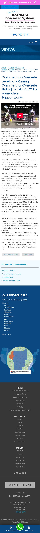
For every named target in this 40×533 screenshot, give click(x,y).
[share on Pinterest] (30, 102)
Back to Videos (28, 255)
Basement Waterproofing (20, 391)
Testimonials (20, 457)
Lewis (6, 326)
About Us (20, 419)
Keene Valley (8, 321)
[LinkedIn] (23, 473)
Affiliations (20, 429)
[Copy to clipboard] (37, 102)
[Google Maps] (14, 473)
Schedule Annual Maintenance (10, 7)
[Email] (33, 102)
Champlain (8, 312)
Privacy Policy (32, 520)
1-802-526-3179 (20, 512)
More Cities (6, 334)
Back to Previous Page (11, 255)
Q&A (20, 422)
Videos (20, 454)
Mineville (7, 328)
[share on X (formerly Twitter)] (23, 102)
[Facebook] (25, 473)
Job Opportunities (20, 442)
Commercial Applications (10, 280)
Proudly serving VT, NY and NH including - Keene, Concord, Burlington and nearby (20, 27)
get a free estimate (20, 485)
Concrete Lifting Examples (11, 274)
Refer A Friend (20, 435)
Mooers (6, 330)
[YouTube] (17, 473)
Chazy (6, 314)
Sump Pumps (20, 400)
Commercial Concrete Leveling (14, 264)
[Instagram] (20, 473)
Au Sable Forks (9, 307)
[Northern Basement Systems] (20, 527)
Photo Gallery (20, 460)
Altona (6, 305)
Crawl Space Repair (20, 397)
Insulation (20, 404)
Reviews (20, 451)
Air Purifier (20, 407)
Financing (20, 439)
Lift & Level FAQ (7, 277)
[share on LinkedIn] (26, 102)
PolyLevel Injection (8, 270)
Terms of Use (16, 522)
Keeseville (7, 323)
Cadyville (7, 310)
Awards (20, 426)
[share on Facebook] (19, 102)
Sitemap (25, 522)
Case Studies (20, 467)
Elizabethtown (9, 316)
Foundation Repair (20, 394)
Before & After (20, 464)
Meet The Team (20, 432)
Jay (5, 319)
